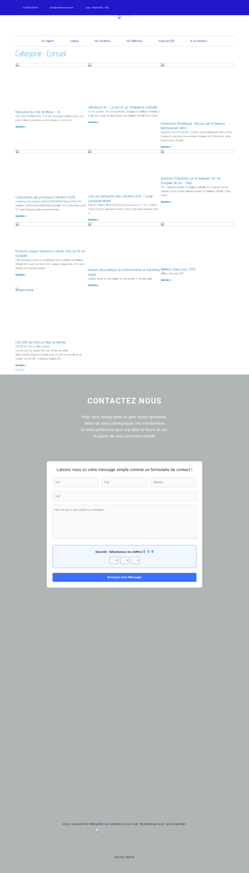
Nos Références (134, 41)
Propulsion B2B (166, 41)
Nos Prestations (102, 41)
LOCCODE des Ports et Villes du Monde (40, 342)
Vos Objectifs (48, 41)
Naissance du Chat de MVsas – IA (38, 112)
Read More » (21, 126)
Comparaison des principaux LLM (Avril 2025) (45, 197)
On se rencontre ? (199, 41)
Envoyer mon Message (124, 577)
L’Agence (74, 41)
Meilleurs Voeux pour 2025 (178, 269)
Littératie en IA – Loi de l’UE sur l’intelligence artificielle (122, 107)
